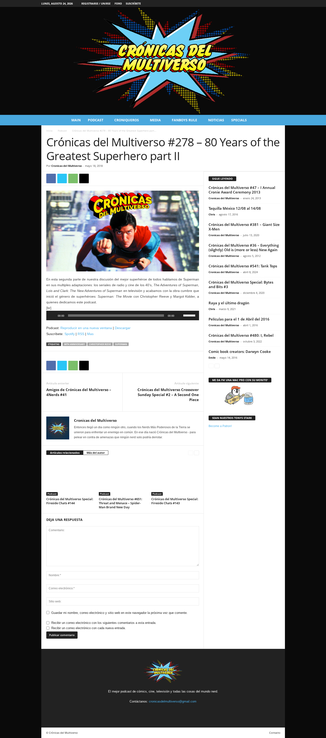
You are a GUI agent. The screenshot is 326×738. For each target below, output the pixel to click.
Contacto (274, 732)
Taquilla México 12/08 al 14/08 (235, 208)
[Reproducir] (52, 315)
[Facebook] (51, 178)
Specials (239, 120)
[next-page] (196, 452)
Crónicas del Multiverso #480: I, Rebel (241, 335)
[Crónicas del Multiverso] (163, 61)
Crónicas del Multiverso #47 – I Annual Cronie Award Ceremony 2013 (242, 189)
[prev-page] (190, 452)
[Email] (84, 178)
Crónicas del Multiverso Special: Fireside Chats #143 (174, 501)
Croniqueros (126, 120)
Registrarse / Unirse (95, 3)
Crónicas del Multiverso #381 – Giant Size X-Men (244, 226)
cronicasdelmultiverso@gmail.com (172, 701)
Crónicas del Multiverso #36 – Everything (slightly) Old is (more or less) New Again (244, 247)
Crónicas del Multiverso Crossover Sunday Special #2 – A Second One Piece (168, 394)
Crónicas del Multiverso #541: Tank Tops (243, 266)
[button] (278, 120)
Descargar (123, 328)
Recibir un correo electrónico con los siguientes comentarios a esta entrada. (103, 623)
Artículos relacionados (64, 452)
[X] (62, 178)
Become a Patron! (220, 426)
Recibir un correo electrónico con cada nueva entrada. (88, 628)
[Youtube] (174, 710)
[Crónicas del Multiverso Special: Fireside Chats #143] (175, 478)
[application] (122, 315)
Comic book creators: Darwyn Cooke (240, 351)
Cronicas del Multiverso (66, 166)
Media (155, 120)
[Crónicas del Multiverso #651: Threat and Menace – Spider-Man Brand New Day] (123, 478)
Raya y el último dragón (229, 302)
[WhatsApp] (73, 178)
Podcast (95, 120)
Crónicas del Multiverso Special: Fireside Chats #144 (69, 501)
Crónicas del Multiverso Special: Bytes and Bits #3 (241, 284)
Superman (121, 344)
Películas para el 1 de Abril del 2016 (239, 319)
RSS (81, 334)
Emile (212, 357)
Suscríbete (133, 3)
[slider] (190, 315)
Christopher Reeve (100, 344)
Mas (90, 334)
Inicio (49, 130)
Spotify (69, 334)
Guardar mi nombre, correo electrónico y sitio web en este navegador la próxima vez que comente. (119, 613)
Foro (118, 3)
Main (76, 120)
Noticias (216, 120)
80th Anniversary (74, 344)
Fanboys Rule (184, 120)
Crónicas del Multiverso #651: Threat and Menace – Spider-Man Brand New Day (120, 503)
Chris (212, 214)
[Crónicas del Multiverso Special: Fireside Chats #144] (70, 478)
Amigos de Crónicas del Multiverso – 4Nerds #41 (78, 392)
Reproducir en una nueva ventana (86, 328)
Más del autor (96, 452)
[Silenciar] (179, 315)
